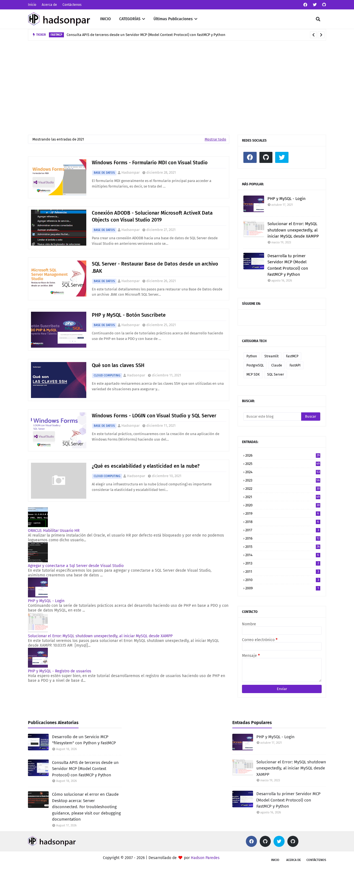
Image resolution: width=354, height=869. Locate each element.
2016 (282, 538)
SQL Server (275, 374)
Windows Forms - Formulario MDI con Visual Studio (150, 163)
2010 (282, 580)
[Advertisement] (177, 82)
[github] (323, 5)
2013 (282, 563)
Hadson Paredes (205, 857)
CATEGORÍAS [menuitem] (129, 19)
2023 (282, 480)
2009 (282, 588)
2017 (282, 530)
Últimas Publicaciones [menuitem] (173, 19)
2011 (282, 571)
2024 (282, 472)
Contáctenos (72, 5)
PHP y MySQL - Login (46, 601)
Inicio (32, 5)
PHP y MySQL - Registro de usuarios (59, 671)
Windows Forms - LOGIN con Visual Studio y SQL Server (154, 416)
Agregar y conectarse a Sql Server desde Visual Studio (76, 565)
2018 (282, 522)
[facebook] (305, 5)
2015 (282, 547)
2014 (282, 555)
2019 (282, 513)
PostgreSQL (255, 365)
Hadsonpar (130, 172)
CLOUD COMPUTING (107, 375)
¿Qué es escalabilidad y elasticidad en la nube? (145, 466)
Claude (276, 365)
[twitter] (314, 5)
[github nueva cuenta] (292, 841)
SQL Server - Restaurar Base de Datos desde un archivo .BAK (155, 267)
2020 (282, 505)
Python (251, 356)
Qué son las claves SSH (118, 365)
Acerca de (49, 5)
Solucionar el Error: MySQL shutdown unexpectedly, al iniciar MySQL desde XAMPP (100, 636)
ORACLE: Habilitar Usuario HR (53, 530)
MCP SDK (253, 374)
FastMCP (292, 356)
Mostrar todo (215, 139)
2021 (282, 497)
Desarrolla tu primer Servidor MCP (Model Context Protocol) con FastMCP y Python (287, 265)
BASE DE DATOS (104, 173)
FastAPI (295, 365)
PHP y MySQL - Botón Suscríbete (129, 315)
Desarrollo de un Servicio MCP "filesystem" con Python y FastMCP (84, 740)
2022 (282, 488)
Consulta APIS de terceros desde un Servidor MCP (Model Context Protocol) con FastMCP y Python (85, 768)
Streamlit (271, 356)
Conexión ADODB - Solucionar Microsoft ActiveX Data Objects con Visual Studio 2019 (152, 216)
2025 (282, 464)
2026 (282, 455)
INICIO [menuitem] (105, 19)
